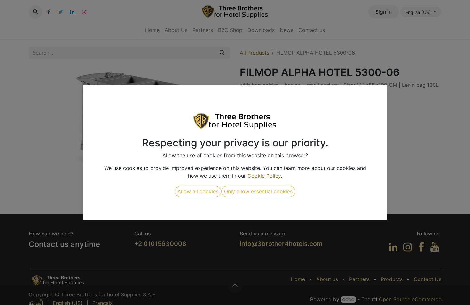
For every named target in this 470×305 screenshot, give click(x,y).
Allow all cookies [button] (197, 191)
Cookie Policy (264, 176)
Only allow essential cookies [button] (258, 191)
